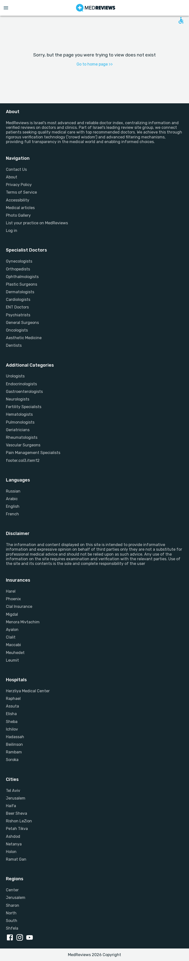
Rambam (14, 752)
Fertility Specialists (23, 406)
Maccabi (13, 644)
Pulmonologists (20, 422)
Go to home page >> (95, 64)
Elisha (11, 713)
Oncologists (17, 330)
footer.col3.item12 (23, 460)
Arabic (12, 498)
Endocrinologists (21, 384)
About (11, 177)
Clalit (11, 637)
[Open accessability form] (181, 20)
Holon (11, 851)
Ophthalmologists (22, 276)
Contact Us (16, 169)
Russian (13, 491)
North (11, 913)
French (12, 514)
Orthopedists (18, 269)
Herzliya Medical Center (28, 691)
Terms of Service (21, 192)
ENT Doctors (17, 307)
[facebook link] (11, 938)
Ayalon (12, 629)
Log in (11, 230)
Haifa (11, 805)
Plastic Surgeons (21, 284)
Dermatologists (20, 292)
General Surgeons (22, 322)
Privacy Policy (19, 184)
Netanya (14, 844)
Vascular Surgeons (23, 445)
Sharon (12, 905)
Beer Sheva (16, 813)
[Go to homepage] (95, 8)
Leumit (12, 660)
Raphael (13, 698)
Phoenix (13, 599)
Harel (11, 591)
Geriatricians (18, 429)
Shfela (12, 928)
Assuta (12, 706)
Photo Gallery (18, 215)
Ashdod (13, 836)
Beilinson (14, 744)
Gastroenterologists (24, 391)
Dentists (14, 345)
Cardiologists (18, 299)
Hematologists (19, 414)
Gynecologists (19, 261)
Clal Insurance (19, 606)
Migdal (12, 614)
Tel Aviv (13, 790)
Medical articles (20, 207)
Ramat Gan (16, 859)
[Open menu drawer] (6, 8)
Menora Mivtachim (23, 622)
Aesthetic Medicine (24, 337)
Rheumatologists (21, 437)
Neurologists (17, 399)
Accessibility (17, 200)
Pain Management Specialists (33, 452)
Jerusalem (15, 798)
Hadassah (15, 736)
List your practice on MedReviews (37, 223)
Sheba (11, 721)
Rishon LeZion (19, 821)
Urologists (15, 376)
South (11, 920)
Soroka (12, 759)
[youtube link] (30, 938)
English (12, 506)
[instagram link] (21, 938)
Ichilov (12, 729)
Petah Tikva (17, 828)
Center (12, 890)
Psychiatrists (18, 315)
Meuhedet (15, 652)
